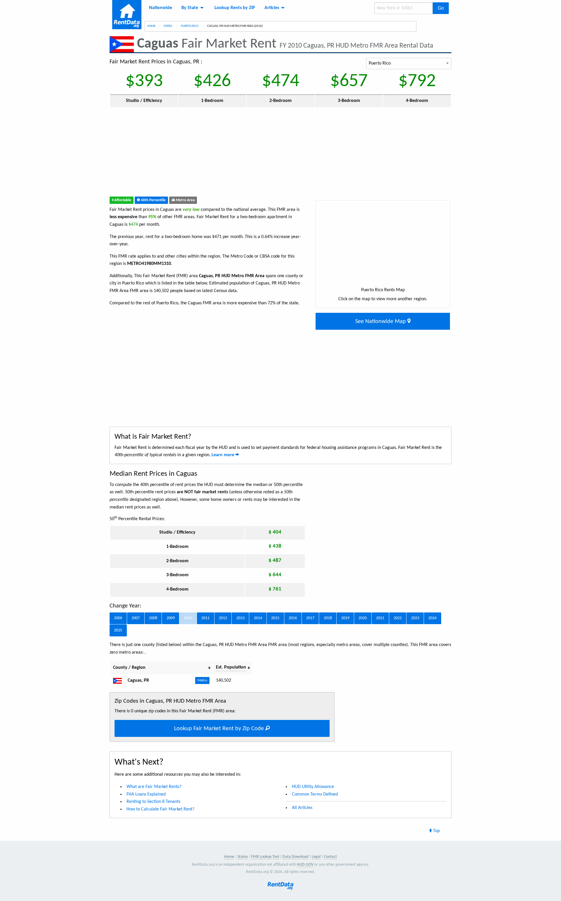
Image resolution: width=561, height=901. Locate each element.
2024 (432, 618)
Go (441, 8)
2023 (415, 618)
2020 (363, 618)
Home (151, 26)
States (168, 26)
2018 (328, 618)
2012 (223, 618)
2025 (118, 630)
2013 (240, 618)
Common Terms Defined (315, 794)
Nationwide (160, 8)
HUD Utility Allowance (313, 786)
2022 (398, 618)
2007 (135, 618)
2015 (275, 618)
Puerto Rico (190, 26)
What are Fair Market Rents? (154, 786)
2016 (293, 618)
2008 (153, 618)
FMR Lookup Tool (265, 857)
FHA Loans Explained (146, 794)
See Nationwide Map (381, 321)
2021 (380, 618)
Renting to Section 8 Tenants (153, 801)
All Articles (302, 807)
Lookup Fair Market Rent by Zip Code (219, 729)
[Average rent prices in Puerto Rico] (120, 680)
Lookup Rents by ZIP (234, 8)
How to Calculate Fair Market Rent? (160, 809)
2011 (205, 618)
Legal (316, 857)
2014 (258, 618)
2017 (310, 618)
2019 (345, 618)
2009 (171, 618)
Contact (330, 857)
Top (436, 831)
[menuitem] (160, 7)
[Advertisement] (238, 153)
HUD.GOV (305, 864)
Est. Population (231, 667)
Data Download (295, 857)
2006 (118, 618)
